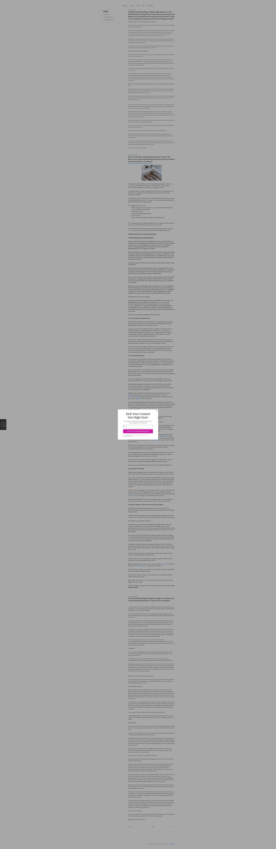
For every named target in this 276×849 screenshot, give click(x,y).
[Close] (157, 411)
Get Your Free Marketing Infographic (138, 431)
